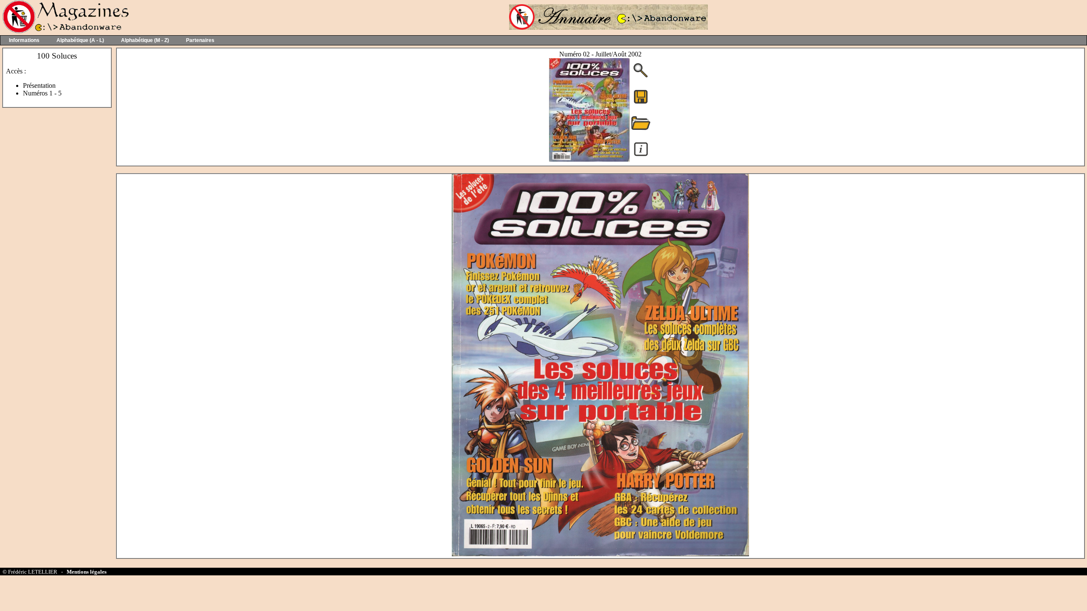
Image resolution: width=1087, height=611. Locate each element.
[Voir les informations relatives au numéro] (641, 155)
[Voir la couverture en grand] (640, 76)
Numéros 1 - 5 (42, 93)
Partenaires (200, 40)
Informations (24, 40)
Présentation (39, 85)
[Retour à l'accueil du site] (65, 31)
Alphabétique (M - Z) (145, 40)
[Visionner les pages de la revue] (589, 159)
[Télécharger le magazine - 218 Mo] (640, 103)
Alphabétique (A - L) (80, 40)
